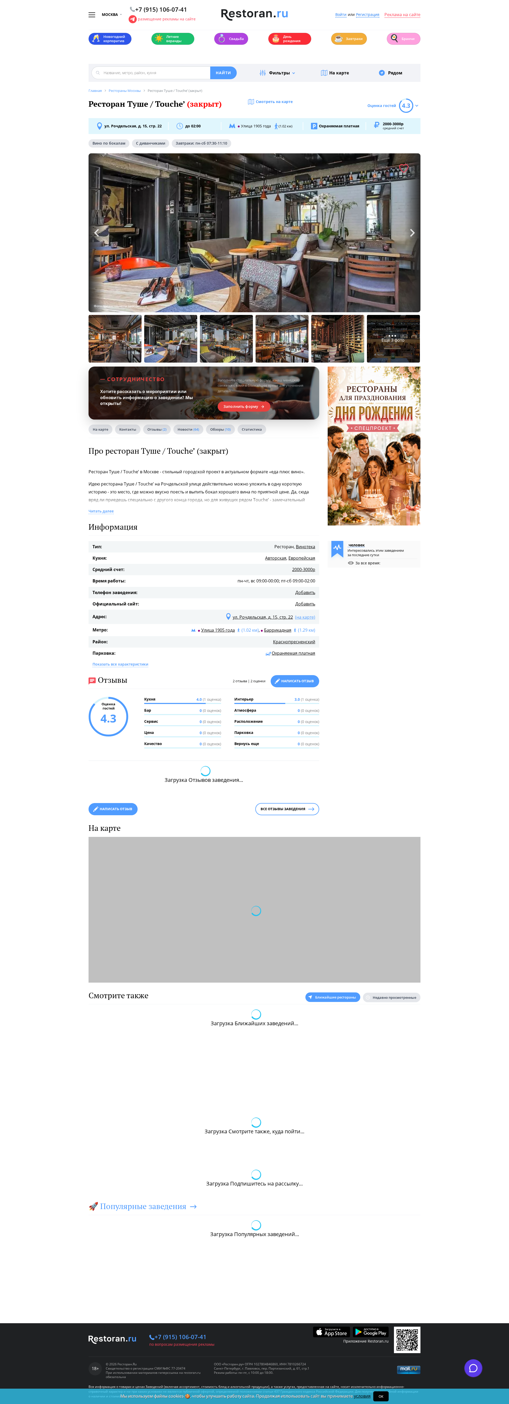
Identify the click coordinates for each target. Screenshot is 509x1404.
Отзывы (156, 429)
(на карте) (305, 617)
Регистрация (367, 14)
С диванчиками (150, 143)
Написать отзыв (297, 681)
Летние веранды (168, 38)
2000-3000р (303, 569)
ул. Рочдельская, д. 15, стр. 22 (133, 125)
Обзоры (220, 429)
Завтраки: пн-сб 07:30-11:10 (201, 143)
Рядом (395, 73)
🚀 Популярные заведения (137, 1206)
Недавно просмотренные (394, 997)
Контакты (127, 429)
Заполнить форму (240, 406)
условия (362, 1396)
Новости (188, 429)
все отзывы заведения (283, 808)
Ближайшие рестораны (335, 997)
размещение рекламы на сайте (167, 18)
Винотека (305, 547)
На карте (339, 73)
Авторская (275, 558)
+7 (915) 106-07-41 (181, 1336)
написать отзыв (116, 808)
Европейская (301, 558)
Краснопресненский (294, 642)
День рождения (285, 38)
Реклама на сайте (402, 14)
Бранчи (402, 38)
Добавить (305, 592)
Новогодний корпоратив (108, 38)
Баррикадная (277, 630)
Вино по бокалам (109, 143)
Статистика (252, 429)
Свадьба (230, 38)
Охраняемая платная (293, 653)
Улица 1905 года (218, 630)
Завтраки (348, 38)
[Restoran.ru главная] (254, 15)
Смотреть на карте (274, 101)
